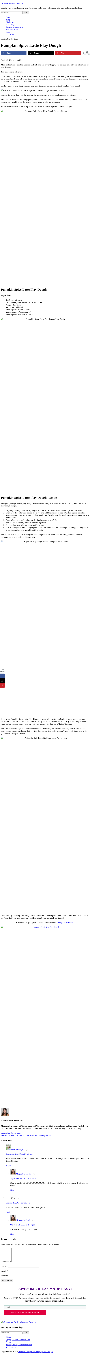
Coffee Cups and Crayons (12, 3)
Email (4, 1271)
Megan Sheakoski (23, 1174)
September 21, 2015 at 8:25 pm (19, 1154)
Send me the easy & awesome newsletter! (25, 1312)
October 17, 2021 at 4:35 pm (18, 1203)
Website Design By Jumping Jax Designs (35, 1351)
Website (4, 1275)
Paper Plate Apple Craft (11, 1133)
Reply (8, 1165)
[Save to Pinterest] (2, 685)
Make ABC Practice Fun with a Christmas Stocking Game (26, 1135)
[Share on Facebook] (2, 676)
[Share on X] (2, 680)
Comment (6, 1262)
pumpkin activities (65, 922)
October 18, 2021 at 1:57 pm (22, 1225)
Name (4, 1266)
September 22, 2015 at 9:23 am (23, 1178)
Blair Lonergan (17, 1149)
